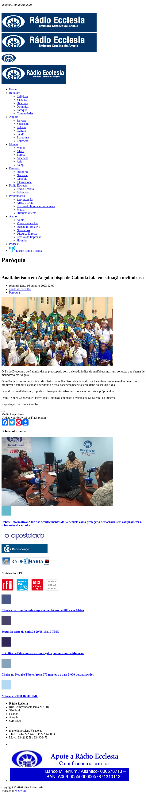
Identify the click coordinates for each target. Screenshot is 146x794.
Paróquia (14, 292)
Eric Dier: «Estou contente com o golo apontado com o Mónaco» (43, 653)
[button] (3, 411)
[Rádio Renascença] (25, 552)
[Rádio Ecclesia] (49, 31)
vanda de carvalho (20, 289)
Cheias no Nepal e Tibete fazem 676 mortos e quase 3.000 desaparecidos (48, 674)
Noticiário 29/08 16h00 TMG (20, 696)
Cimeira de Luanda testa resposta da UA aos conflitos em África (43, 610)
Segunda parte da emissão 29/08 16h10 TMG (30, 631)
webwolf (20, 790)
